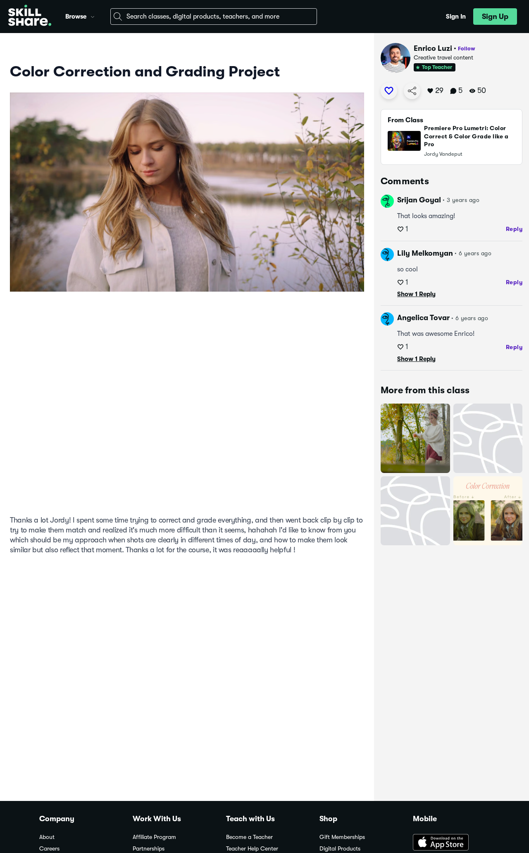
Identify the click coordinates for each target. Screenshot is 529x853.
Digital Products (339, 849)
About (47, 837)
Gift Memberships (342, 837)
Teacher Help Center (252, 849)
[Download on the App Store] (451, 843)
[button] (93, 16)
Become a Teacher (249, 837)
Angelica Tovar (423, 318)
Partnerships (148, 849)
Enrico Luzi (433, 48)
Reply (514, 229)
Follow (466, 48)
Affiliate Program (154, 837)
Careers (49, 849)
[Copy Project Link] (412, 91)
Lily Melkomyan (425, 253)
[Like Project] (389, 91)
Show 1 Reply (416, 294)
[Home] (29, 17)
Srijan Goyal (419, 200)
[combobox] (213, 16)
